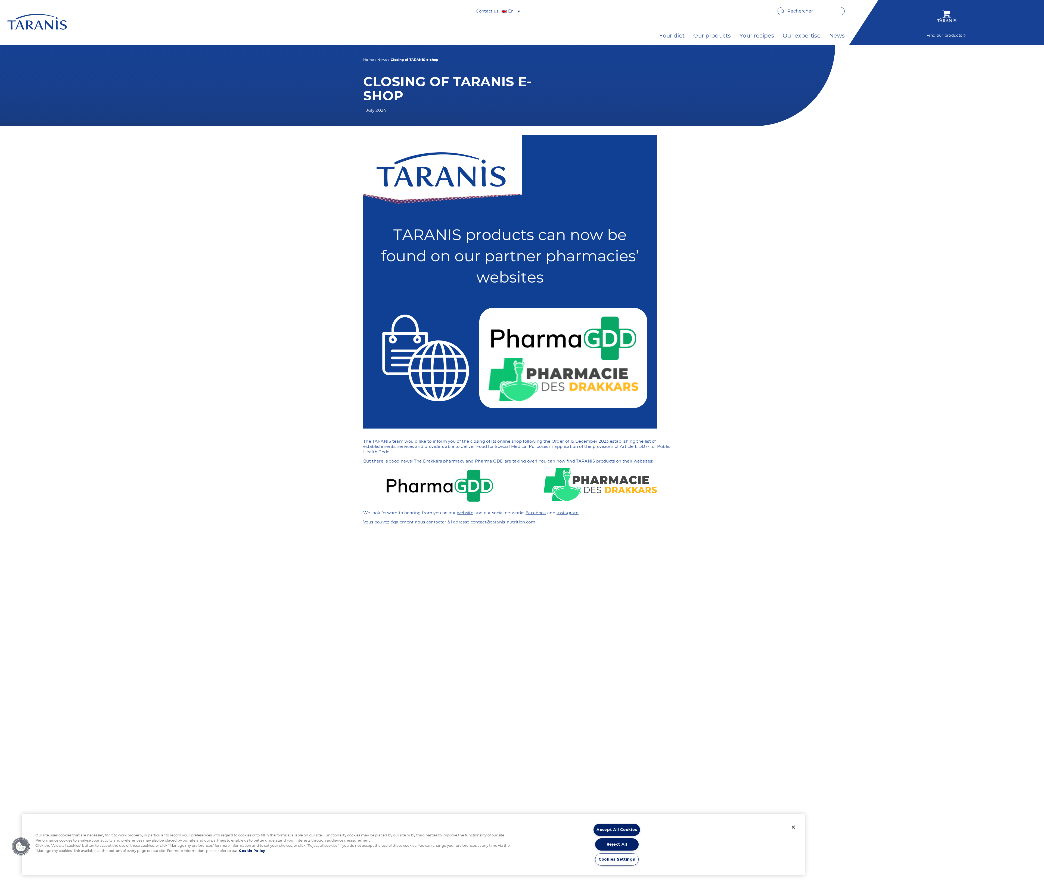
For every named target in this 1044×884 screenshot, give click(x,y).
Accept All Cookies (616, 830)
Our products (712, 36)
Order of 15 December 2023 (579, 441)
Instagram (568, 513)
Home (368, 59)
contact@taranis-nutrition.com (503, 522)
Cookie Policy (252, 851)
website (465, 513)
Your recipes (756, 36)
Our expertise (802, 36)
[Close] (793, 827)
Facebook (536, 513)
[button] (21, 846)
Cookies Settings (617, 859)
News (837, 36)
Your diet (672, 36)
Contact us (487, 11)
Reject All (617, 844)
